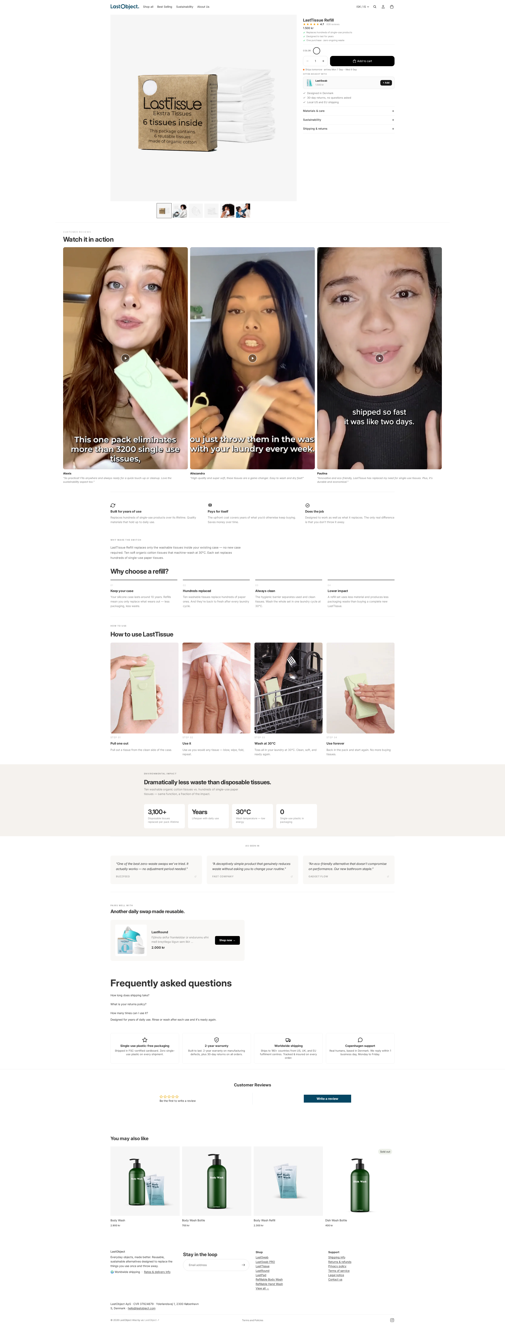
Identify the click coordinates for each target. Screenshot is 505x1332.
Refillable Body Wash (269, 1279)
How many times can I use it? (129, 1013)
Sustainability (312, 119)
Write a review (327, 1099)
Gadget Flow (318, 876)
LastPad (261, 1275)
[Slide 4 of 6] (211, 211)
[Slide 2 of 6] (180, 211)
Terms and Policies (252, 1320)
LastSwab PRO (265, 1261)
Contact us (335, 1279)
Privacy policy (337, 1266)
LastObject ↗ (152, 1320)
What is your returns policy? (128, 1004)
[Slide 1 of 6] (164, 211)
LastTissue (262, 1266)
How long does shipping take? (129, 995)
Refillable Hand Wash (269, 1283)
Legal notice (336, 1275)
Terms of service (339, 1270)
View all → (262, 1288)
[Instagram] (392, 1320)
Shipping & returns (315, 128)
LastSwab (262, 1257)
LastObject (126, 1320)
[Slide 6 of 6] (243, 211)
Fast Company (223, 876)
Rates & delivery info (157, 1272)
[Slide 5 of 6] (227, 211)
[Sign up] (243, 1265)
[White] (316, 50)
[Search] (374, 6)
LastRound (262, 1270)
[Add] (173, 1209)
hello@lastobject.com (141, 1308)
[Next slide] (174, 1181)
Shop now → (227, 940)
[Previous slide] (116, 1181)
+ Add (386, 82)
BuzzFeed (123, 876)
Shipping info (336, 1257)
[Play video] (125, 358)
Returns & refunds (339, 1261)
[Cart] (391, 6)
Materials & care (314, 110)
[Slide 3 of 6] (196, 211)
